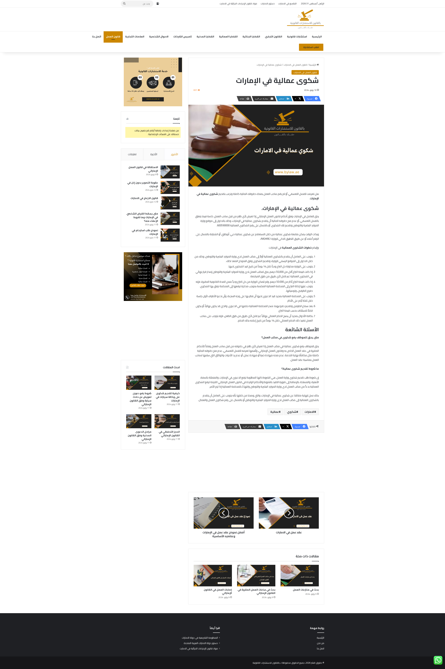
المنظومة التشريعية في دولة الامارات (200, 637)
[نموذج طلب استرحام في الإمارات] (170, 235)
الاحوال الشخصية (158, 36)
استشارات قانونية (297, 36)
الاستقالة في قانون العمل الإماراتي (143, 169)
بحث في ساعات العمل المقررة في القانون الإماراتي (256, 591)
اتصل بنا (96, 36)
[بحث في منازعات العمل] (300, 575)
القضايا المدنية (205, 36)
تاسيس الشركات (182, 36)
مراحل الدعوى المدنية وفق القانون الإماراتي (139, 435)
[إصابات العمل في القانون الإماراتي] (213, 575)
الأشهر (174, 154)
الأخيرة (153, 154)
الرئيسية (317, 36)
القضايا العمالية (228, 36)
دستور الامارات (268, 3)
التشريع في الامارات (287, 3)
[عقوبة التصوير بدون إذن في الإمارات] (170, 187)
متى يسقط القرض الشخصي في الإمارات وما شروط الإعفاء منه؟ (142, 217)
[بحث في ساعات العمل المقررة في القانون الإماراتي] (256, 575)
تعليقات (132, 154)
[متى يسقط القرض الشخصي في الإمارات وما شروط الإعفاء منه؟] (170, 218)
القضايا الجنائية (251, 36)
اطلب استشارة (311, 47)
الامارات (309, 411)
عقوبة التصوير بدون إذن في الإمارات (142, 184)
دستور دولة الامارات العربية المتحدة (201, 643)
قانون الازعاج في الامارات (144, 198)
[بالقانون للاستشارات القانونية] (305, 19)
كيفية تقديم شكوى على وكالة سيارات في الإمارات (168, 397)
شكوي (291, 411)
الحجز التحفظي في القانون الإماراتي (169, 433)
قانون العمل (113, 36)
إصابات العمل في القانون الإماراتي (218, 591)
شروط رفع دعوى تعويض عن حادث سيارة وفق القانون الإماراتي (140, 399)
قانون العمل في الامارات (295, 65)
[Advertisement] (187, 19)
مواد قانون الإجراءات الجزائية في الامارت (238, 3)
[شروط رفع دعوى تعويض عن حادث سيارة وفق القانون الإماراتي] (138, 383)
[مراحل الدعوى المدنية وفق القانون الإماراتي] (138, 421)
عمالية (274, 411)
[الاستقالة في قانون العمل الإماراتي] (170, 171)
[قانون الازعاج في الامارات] (170, 202)
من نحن (320, 643)
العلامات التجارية (134, 36)
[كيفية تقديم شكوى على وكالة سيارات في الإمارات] (167, 383)
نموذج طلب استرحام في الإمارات (145, 232)
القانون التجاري (273, 36)
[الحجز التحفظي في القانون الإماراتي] (167, 421)
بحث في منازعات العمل (306, 589)
